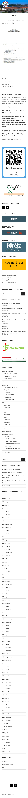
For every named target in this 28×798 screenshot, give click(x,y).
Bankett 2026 (6, 326)
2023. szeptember (7, 584)
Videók (4, 428)
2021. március (6, 676)
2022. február (6, 641)
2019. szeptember (7, 726)
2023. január (5, 606)
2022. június (5, 628)
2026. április (5, 511)
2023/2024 (7, 415)
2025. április (5, 540)
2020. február (6, 710)
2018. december (6, 752)
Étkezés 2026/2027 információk (11, 303)
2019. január (5, 748)
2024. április (5, 568)
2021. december (6, 647)
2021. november (6, 650)
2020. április (5, 704)
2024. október (6, 549)
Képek (4, 768)
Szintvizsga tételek (11, 441)
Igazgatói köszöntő (9, 399)
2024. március (6, 571)
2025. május (5, 536)
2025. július (5, 530)
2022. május (5, 631)
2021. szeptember (7, 657)
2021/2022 (7, 412)
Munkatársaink (10, 394)
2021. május (5, 669)
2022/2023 (7, 417)
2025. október (6, 521)
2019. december (6, 717)
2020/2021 (7, 419)
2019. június (5, 733)
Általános (8, 70)
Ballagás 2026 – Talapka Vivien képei (12, 308)
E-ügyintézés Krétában (10, 376)
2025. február (6, 546)
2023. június (5, 590)
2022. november (6, 612)
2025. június (5, 533)
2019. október (6, 723)
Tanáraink (8, 392)
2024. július (5, 559)
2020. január (5, 714)
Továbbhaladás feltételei (13, 443)
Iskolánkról (5, 385)
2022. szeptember (7, 619)
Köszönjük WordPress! (8, 794)
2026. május (5, 508)
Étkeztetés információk (10, 374)
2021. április (5, 673)
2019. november (6, 720)
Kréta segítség (8, 378)
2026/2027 (7, 405)
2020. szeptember (7, 692)
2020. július (5, 695)
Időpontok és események (9, 764)
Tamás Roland (19, 20)
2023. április (5, 597)
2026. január (5, 518)
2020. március (6, 707)
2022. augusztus (6, 622)
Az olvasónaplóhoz (11, 438)
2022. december (6, 609)
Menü (14, 15)
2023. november (6, 578)
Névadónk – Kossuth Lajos (11, 387)
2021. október (6, 654)
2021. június (5, 666)
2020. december (6, 682)
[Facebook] (3, 207)
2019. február (6, 745)
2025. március (6, 543)
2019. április (5, 739)
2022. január (5, 644)
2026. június (5, 505)
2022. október (6, 616)
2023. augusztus (6, 587)
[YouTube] (7, 207)
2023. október (6, 581)
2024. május (5, 565)
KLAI (5, 9)
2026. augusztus (6, 502)
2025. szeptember (7, 524)
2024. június (5, 562)
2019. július (5, 729)
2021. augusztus (6, 660)
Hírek (3, 382)
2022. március (6, 638)
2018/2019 (7, 424)
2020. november (6, 685)
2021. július (5, 663)
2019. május (5, 736)
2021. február (6, 679)
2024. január (5, 574)
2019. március (6, 742)
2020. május (5, 701)
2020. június (5, 698)
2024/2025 (7, 410)
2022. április (5, 635)
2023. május (5, 593)
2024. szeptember (7, 552)
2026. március (6, 514)
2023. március (6, 600)
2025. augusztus (6, 527)
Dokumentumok (6, 431)
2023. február (6, 603)
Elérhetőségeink (6, 452)
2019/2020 (7, 422)
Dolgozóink (7, 390)
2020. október (6, 688)
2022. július (5, 625)
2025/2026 (7, 407)
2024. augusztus (6, 555)
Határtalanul (7, 397)
